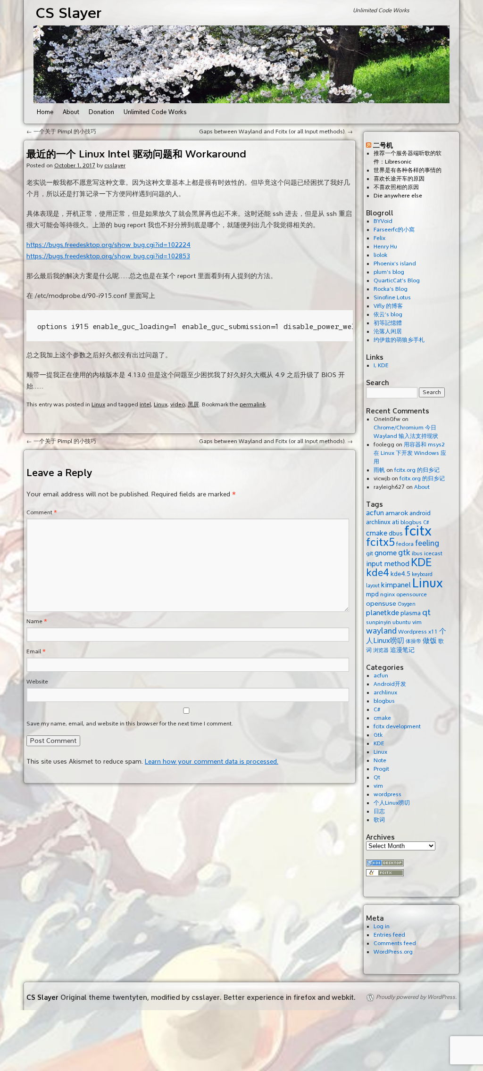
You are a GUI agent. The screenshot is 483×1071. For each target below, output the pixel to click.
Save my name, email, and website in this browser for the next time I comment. (129, 723)
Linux (98, 404)
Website (37, 681)
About (71, 112)
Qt (377, 777)
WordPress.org (393, 952)
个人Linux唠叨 (392, 803)
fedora (405, 544)
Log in (382, 926)
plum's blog (389, 272)
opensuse (381, 603)
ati (395, 522)
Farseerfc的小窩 (394, 229)
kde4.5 (400, 574)
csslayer (114, 165)
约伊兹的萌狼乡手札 (399, 340)
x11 (433, 631)
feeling (427, 543)
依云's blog (388, 314)
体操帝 (413, 641)
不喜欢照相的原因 (396, 187)
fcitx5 (380, 542)
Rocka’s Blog (391, 289)
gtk (404, 553)
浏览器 (381, 650)
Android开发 (390, 684)
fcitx (418, 531)
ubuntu (401, 622)
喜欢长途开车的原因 (399, 178)
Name (36, 621)
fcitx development (397, 726)
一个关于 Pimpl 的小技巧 (61, 131)
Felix (379, 238)
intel (145, 404)
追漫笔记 (402, 650)
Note (380, 760)
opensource (411, 594)
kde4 (377, 573)
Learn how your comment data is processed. (211, 762)
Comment (41, 512)
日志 (379, 811)
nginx (387, 594)
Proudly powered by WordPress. (416, 997)
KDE (421, 562)
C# (377, 709)
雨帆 (379, 470)
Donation (101, 112)
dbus (396, 533)
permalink (253, 404)
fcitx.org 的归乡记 (417, 470)
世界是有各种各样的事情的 (407, 170)
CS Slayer (68, 13)
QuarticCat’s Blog (397, 280)
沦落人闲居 (388, 331)
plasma (410, 613)
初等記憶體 (388, 323)
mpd (372, 594)
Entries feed (389, 935)
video (177, 404)
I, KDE (381, 365)
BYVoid (383, 221)
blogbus (384, 701)
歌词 (379, 820)
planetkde (382, 613)
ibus (417, 553)
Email (36, 651)
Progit (381, 769)
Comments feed (395, 943)
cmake (376, 533)
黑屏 (193, 404)
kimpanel (396, 585)
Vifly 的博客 (388, 306)
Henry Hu (385, 246)
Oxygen (407, 604)
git (369, 553)
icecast (433, 553)
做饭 (430, 640)
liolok (380, 255)
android (420, 513)
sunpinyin (378, 622)
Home (45, 112)
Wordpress (412, 631)
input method (387, 563)
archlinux (378, 522)
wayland (381, 631)
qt (426, 612)
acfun (375, 513)
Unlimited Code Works (155, 112)
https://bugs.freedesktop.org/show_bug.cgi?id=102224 (108, 245)
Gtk (378, 735)
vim (417, 622)
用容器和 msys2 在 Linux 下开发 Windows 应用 (410, 453)
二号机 (383, 145)
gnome (386, 553)
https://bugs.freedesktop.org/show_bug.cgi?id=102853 (108, 256)
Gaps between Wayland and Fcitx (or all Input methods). (276, 131)
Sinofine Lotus (392, 297)
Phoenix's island (395, 263)
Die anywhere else (398, 195)
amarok (396, 513)
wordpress (387, 794)
